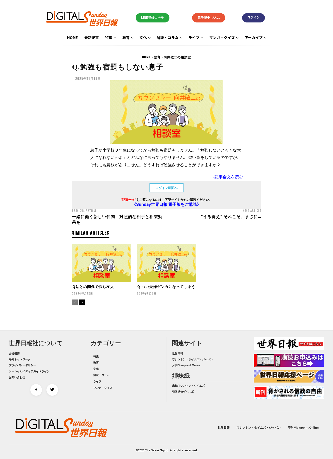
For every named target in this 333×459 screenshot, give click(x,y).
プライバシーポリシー (22, 365)
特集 (96, 356)
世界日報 (177, 353)
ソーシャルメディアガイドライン (29, 371)
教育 (157, 56)
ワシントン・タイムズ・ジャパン (192, 359)
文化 (96, 369)
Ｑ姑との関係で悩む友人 (93, 286)
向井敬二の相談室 (177, 56)
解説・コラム (101, 375)
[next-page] (82, 302)
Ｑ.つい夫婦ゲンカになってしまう (166, 286)
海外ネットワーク (20, 359)
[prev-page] (75, 302)
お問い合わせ (17, 377)
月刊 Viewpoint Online (186, 365)
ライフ (97, 381)
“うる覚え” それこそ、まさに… (231, 216)
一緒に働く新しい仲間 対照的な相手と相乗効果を (117, 219)
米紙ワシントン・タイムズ (188, 386)
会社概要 (14, 353)
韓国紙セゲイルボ (183, 391)
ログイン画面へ (166, 188)
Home (146, 56)
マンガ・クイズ (102, 388)
